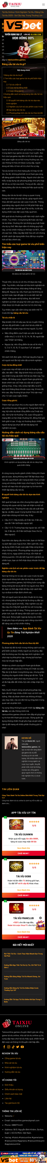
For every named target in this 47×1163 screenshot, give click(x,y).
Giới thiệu (9, 1085)
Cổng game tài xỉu (13, 1058)
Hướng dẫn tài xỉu (12, 1072)
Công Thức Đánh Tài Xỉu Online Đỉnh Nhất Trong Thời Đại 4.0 (23, 796)
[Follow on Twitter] (17, 1047)
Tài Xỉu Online (8, 12)
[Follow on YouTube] (22, 1047)
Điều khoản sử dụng (14, 1089)
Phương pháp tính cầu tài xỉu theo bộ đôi (24, 113)
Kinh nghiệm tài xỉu (13, 1067)
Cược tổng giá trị (15, 91)
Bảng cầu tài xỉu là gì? (13, 75)
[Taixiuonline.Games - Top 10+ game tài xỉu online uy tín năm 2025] (12, 4)
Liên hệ (8, 1098)
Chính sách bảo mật (13, 1094)
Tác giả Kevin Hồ (12, 1103)
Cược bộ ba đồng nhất (17, 87)
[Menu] (43, 4)
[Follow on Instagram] (8, 1047)
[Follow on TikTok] (13, 1047)
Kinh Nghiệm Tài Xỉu (25, 12)
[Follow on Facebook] (4, 1047)
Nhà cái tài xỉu (11, 1063)
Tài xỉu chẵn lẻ (13, 84)
